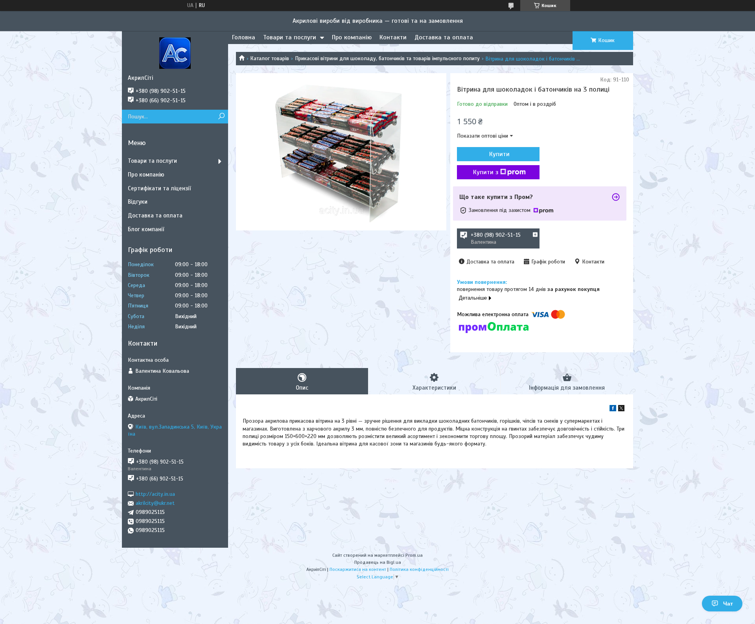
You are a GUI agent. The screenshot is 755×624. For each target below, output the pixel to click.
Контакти (393, 37)
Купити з (485, 172)
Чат (728, 603)
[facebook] (613, 409)
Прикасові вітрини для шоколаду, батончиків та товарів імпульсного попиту (387, 58)
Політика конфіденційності (419, 569)
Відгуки (137, 201)
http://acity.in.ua (155, 494)
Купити (499, 154)
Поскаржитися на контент (358, 569)
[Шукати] (221, 116)
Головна (243, 37)
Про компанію (352, 37)
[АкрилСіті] (175, 52)
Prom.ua (414, 555)
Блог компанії (146, 229)
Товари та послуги (289, 37)
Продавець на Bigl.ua (377, 562)
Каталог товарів (269, 58)
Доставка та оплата (443, 37)
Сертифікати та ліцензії (159, 188)
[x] (621, 409)
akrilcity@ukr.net (155, 503)
